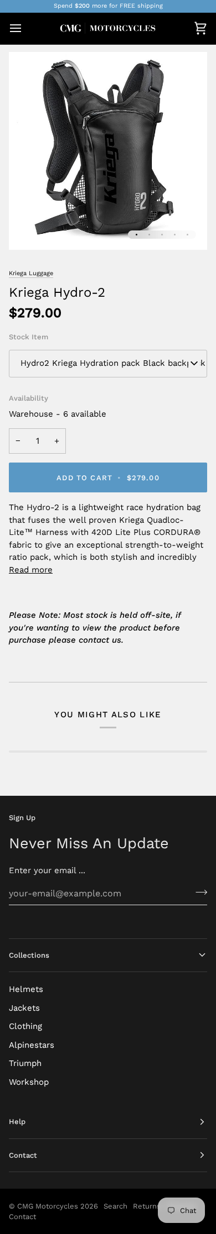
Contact (22, 1216)
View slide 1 (136, 234)
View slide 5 (187, 234)
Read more (31, 570)
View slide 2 (149, 234)
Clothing (25, 1026)
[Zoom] (29, 229)
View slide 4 (175, 234)
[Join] (198, 892)
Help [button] (17, 1121)
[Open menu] (25, 28)
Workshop (29, 1082)
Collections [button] (29, 955)
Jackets (24, 1008)
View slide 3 (162, 234)
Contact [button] (23, 1155)
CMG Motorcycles (47, 1206)
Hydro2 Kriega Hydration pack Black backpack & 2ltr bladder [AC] (113, 363)
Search (115, 1206)
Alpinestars (31, 1045)
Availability (28, 398)
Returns (147, 1206)
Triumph (25, 1063)
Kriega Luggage (31, 273)
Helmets (26, 989)
